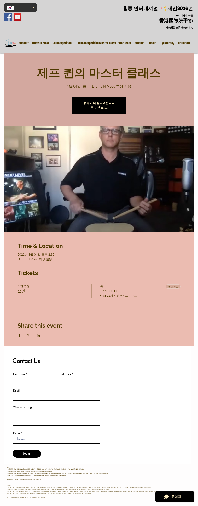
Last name (65, 374)
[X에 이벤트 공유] (29, 335)
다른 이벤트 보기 (99, 107)
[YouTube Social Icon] (17, 17)
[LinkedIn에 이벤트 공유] (38, 335)
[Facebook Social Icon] (8, 17)
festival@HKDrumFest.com (33, 479)
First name (19, 374)
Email (16, 390)
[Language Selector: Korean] (20, 7)
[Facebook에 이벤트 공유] (19, 335)
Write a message (23, 407)
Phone (16, 433)
